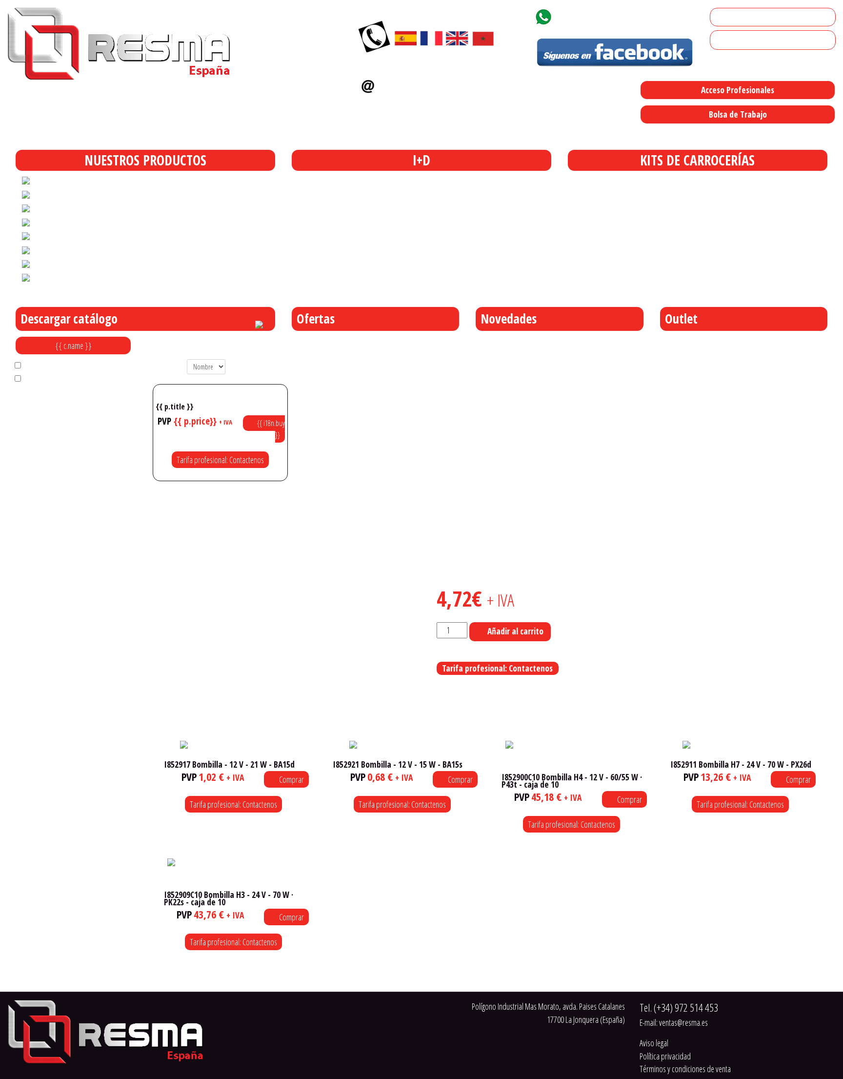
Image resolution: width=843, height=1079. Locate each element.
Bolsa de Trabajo (738, 114)
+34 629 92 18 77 (592, 15)
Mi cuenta (728, 17)
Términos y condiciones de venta (685, 1069)
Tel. (679, 1007)
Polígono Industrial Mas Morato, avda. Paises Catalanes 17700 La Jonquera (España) (475, 135)
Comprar (291, 779)
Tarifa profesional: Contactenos (220, 460)
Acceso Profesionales (737, 90)
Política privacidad (665, 1056)
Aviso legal (654, 1043)
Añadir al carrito (515, 631)
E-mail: (674, 1022)
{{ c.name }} (73, 345)
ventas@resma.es (420, 84)
